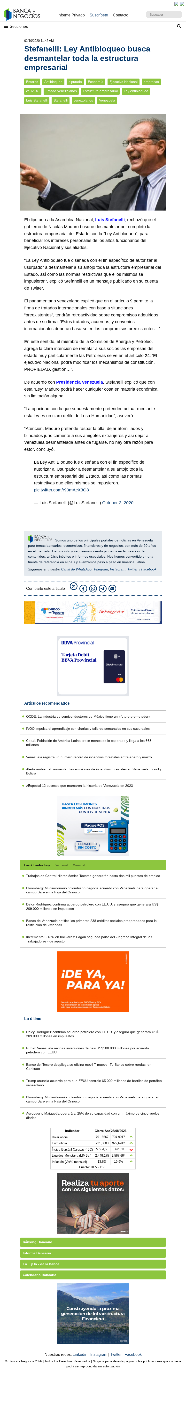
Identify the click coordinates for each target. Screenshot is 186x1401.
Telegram (100, 569)
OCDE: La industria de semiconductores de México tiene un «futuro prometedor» (88, 716)
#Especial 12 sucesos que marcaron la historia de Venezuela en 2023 (79, 786)
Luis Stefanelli (36, 100)
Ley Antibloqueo (136, 91)
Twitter (132, 569)
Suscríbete (99, 15)
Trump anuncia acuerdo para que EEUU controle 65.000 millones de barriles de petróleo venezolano (94, 1083)
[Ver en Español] (182, 4)
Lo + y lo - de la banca (41, 1264)
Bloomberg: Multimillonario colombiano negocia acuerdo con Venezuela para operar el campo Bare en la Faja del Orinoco (92, 890)
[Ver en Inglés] (176, 4)
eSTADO (32, 91)
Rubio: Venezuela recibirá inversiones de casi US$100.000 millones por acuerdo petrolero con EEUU (87, 1050)
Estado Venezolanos (61, 91)
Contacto (120, 15)
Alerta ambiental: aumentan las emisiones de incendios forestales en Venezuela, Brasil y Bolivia (94, 771)
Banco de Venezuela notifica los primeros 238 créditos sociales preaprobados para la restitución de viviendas (91, 923)
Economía (95, 82)
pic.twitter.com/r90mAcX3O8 (61, 490)
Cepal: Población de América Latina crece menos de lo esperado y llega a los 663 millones (88, 743)
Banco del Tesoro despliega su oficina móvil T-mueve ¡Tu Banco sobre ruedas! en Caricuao (88, 1067)
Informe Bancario (37, 1253)
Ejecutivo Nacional (123, 82)
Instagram (117, 569)
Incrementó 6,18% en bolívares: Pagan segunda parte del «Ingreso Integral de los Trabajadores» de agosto (89, 939)
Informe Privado (71, 15)
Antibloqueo (53, 82)
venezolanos (83, 100)
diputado (75, 82)
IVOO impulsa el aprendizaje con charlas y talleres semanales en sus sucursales (88, 728)
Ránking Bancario (37, 1242)
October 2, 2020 (117, 502)
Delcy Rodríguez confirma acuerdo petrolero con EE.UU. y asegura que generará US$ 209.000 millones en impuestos (92, 906)
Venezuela (107, 100)
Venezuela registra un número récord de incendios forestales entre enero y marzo (89, 757)
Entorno (32, 82)
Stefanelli (61, 100)
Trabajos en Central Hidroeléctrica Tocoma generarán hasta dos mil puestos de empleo (93, 876)
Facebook (148, 569)
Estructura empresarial (100, 91)
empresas (151, 82)
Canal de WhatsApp (76, 569)
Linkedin (80, 1354)
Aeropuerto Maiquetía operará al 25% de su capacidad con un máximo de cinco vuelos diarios (92, 1115)
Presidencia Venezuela (79, 382)
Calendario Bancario (39, 1275)
